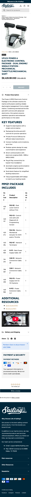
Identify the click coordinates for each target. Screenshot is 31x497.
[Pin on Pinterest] (15, 338)
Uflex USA (5, 52)
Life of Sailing (9, 489)
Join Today (7, 347)
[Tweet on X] (8, 338)
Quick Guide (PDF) (12, 305)
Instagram (11, 492)
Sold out (21, 87)
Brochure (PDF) (11, 309)
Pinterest (17, 492)
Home (3, 15)
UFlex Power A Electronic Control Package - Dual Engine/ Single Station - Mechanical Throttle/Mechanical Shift (14, 18)
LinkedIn (24, 492)
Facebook (4, 492)
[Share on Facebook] (11, 338)
